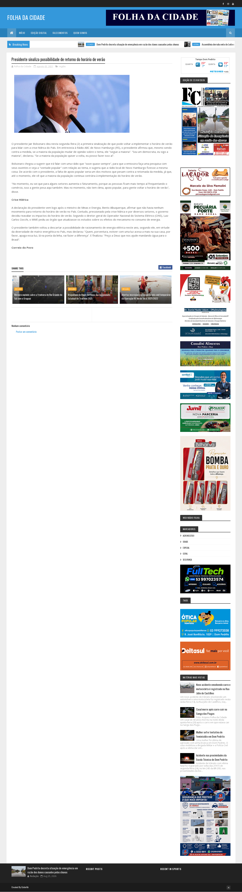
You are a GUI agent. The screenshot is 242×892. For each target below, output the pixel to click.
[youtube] (233, 4)
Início (22, 33)
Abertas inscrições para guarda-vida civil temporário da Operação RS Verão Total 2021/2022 (146, 296)
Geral (175, 44)
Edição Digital (39, 33)
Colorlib (25, 887)
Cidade (69, 44)
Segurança (187, 559)
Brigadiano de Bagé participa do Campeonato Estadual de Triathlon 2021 (89, 296)
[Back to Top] (228, 888)
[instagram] (228, 4)
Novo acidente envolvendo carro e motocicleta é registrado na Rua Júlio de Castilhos (213, 689)
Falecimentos (60, 33)
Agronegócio (188, 535)
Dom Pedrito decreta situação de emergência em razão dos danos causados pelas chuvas (117, 44)
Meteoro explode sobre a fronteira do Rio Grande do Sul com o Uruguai (38, 296)
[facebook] (223, 4)
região (62, 66)
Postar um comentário (26, 331)
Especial (186, 547)
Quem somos (80, 33)
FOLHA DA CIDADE (26, 17)
